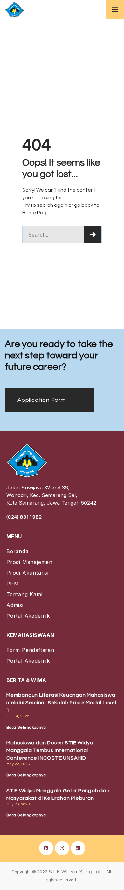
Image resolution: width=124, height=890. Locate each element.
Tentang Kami (24, 594)
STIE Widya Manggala (76, 871)
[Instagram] (62, 848)
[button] (114, 9)
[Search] (92, 234)
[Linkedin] (78, 848)
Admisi (15, 605)
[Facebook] (46, 848)
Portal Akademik (28, 616)
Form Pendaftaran (30, 650)
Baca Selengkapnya (26, 727)
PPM (12, 583)
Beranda (17, 551)
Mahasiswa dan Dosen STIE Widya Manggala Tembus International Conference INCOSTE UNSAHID (49, 750)
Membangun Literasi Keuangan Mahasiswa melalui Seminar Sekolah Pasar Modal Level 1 (61, 702)
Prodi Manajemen (29, 562)
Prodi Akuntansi (27, 573)
